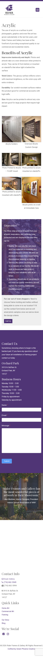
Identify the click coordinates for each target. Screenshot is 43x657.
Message (6, 426)
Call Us (8, 321)
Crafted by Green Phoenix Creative (21, 649)
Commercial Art (8, 611)
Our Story (5, 620)
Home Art (5, 608)
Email (5, 415)
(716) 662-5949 (9, 582)
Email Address (9, 579)
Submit (6, 461)
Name (5, 405)
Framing (5, 615)
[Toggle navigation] (37, 10)
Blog (3, 623)
